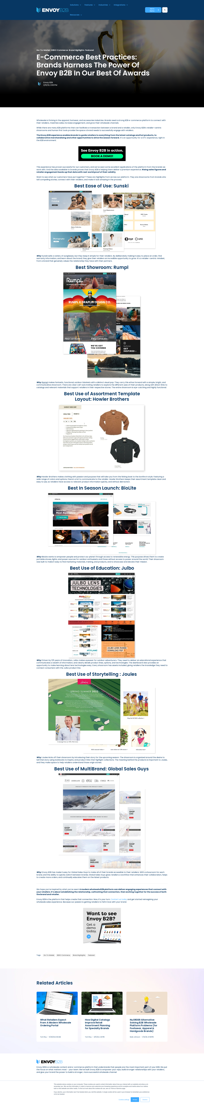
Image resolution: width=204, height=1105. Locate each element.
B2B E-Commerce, (63, 955)
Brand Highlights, (79, 955)
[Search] (165, 10)
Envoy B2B (48, 82)
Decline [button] (144, 1100)
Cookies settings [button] (124, 1100)
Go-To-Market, (49, 955)
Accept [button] (135, 1100)
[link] (52, 9)
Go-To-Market (43, 50)
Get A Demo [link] (152, 10)
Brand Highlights (76, 50)
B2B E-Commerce (59, 50)
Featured (89, 50)
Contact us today (119, 899)
